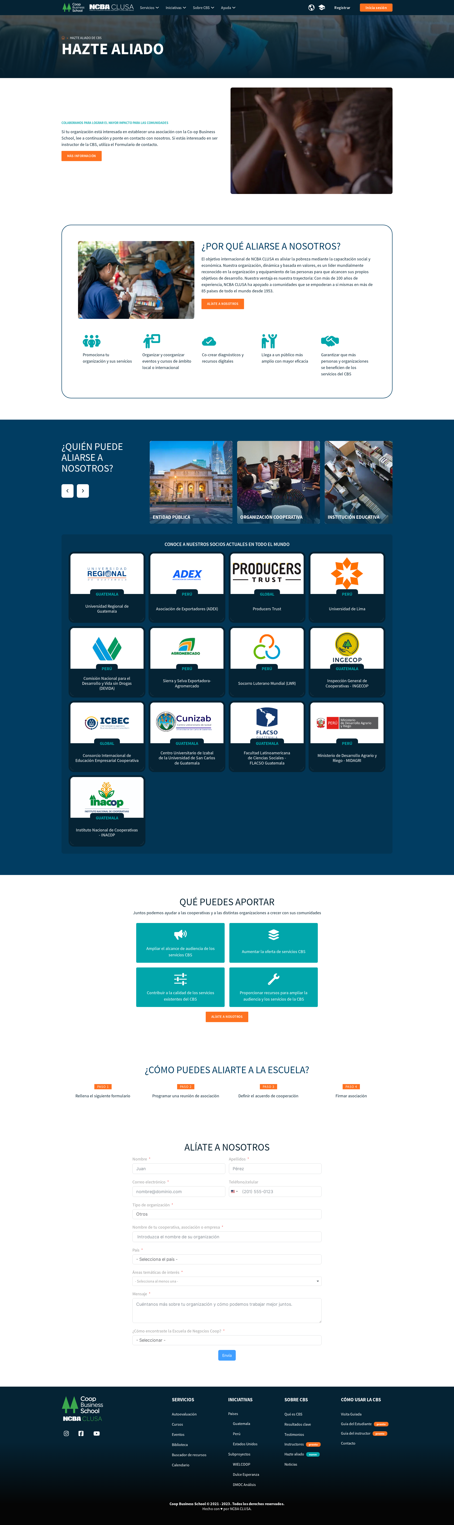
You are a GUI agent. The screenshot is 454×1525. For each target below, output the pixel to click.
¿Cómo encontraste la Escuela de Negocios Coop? (176, 1331)
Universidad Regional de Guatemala (107, 608)
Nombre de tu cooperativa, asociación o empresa (176, 1227)
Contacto (348, 1443)
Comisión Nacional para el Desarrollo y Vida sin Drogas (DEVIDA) (107, 683)
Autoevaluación (184, 1414)
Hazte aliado (300, 1454)
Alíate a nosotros (223, 304)
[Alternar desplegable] (157, 7)
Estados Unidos (245, 1443)
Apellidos (237, 1159)
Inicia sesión (376, 7)
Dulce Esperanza (246, 1474)
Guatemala (241, 1423)
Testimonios (294, 1434)
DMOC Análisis (244, 1484)
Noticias (290, 1464)
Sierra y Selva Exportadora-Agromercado (187, 683)
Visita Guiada (351, 1414)
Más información (81, 156)
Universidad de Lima (347, 608)
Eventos (178, 1434)
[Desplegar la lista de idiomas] (311, 7)
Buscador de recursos (189, 1454)
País (136, 1250)
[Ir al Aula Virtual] (321, 8)
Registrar (342, 7)
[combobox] (234, 1192)
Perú (236, 1433)
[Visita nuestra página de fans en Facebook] (82, 1433)
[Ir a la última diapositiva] (156, 482)
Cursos (177, 1424)
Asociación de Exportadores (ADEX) (187, 608)
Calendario (180, 1465)
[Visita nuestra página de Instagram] (67, 1433)
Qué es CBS (293, 1414)
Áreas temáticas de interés (155, 1272)
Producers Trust (267, 608)
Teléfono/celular (243, 1182)
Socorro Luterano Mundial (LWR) (267, 683)
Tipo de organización (151, 1205)
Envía (227, 1355)
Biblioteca (180, 1444)
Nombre (139, 1159)
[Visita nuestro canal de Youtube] (97, 1433)
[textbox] (161, 1281)
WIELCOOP (241, 1464)
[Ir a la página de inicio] (73, 7)
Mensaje (139, 1293)
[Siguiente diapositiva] (83, 491)
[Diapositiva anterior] (67, 491)
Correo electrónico (149, 1182)
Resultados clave (297, 1424)
